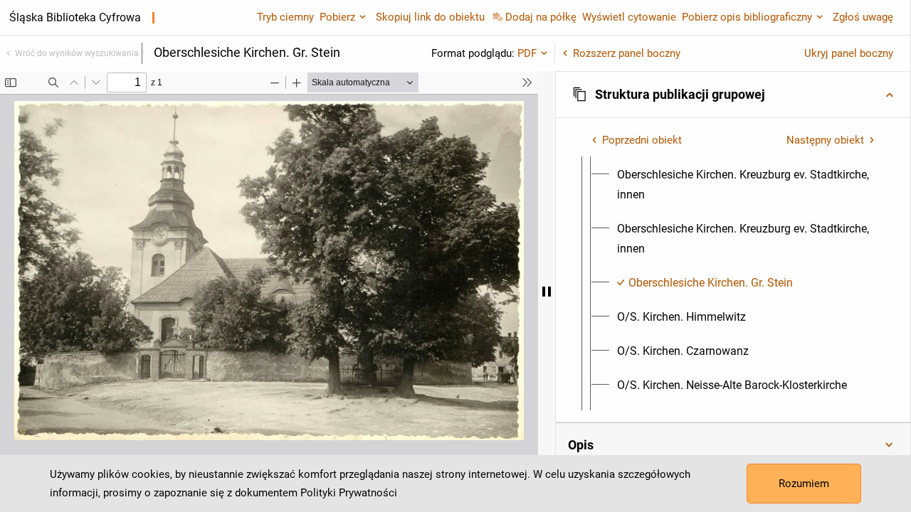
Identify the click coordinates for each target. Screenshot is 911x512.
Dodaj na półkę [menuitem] (540, 17)
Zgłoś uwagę (863, 17)
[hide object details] (546, 291)
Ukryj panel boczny (848, 53)
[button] (733, 94)
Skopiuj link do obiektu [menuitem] (430, 17)
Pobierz (337, 17)
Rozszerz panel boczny (626, 53)
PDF (527, 53)
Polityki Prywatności (348, 492)
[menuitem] (746, 185)
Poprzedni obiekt (642, 140)
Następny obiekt (825, 140)
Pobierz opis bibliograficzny (747, 17)
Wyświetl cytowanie (629, 17)
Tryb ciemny (285, 17)
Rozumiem (804, 483)
